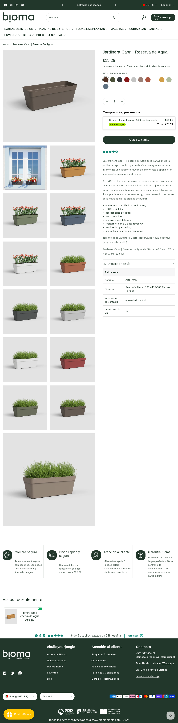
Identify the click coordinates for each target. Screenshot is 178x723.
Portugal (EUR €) (18, 696)
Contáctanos (98, 660)
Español (47, 696)
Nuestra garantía (57, 660)
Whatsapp (168, 663)
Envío (130, 66)
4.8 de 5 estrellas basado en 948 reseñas (95, 635)
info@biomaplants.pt (148, 676)
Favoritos (52, 672)
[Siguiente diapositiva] (115, 5)
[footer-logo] (16, 654)
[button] (163, 17)
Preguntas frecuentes (103, 654)
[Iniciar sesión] (144, 17)
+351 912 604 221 (146, 653)
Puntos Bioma (55, 666)
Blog (49, 678)
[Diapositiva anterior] (62, 5)
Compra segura (26, 552)
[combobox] (83, 17)
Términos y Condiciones (105, 672)
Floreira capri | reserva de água (29, 614)
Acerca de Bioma (57, 654)
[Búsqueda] (115, 17)
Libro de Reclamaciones (105, 678)
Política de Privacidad (103, 666)
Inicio (6, 44)
